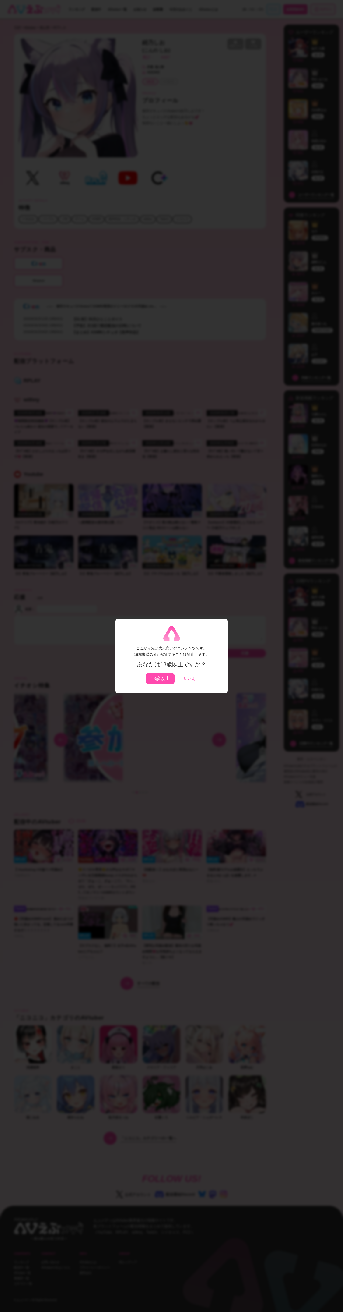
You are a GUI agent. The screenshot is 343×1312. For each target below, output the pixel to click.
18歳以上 (160, 678)
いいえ (189, 679)
